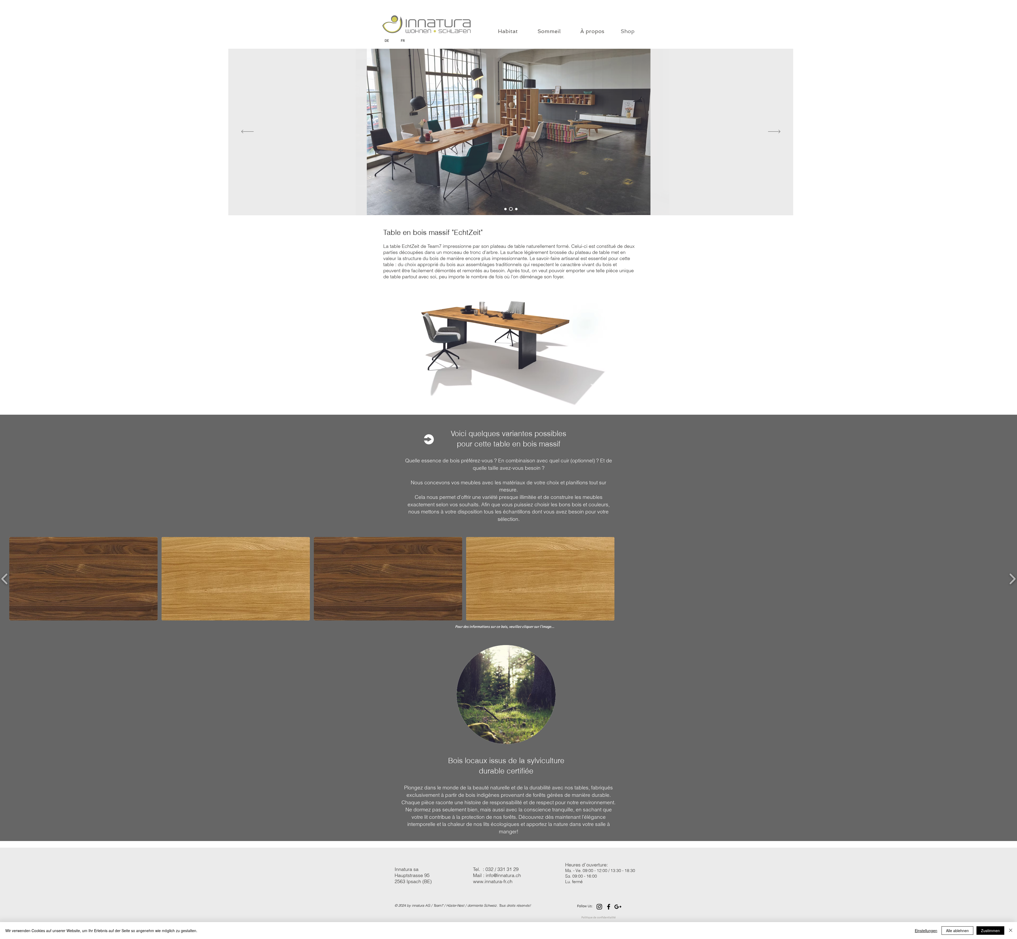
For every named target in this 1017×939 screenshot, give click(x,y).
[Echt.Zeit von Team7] (505, 209)
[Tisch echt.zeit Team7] (516, 209)
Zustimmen (990, 930)
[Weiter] (774, 132)
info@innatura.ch (503, 875)
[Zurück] (247, 132)
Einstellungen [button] (926, 930)
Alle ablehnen (957, 930)
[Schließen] (1010, 930)
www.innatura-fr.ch (492, 881)
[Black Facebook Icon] (608, 906)
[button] (83, 578)
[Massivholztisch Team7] (510, 209)
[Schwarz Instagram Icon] (599, 906)
